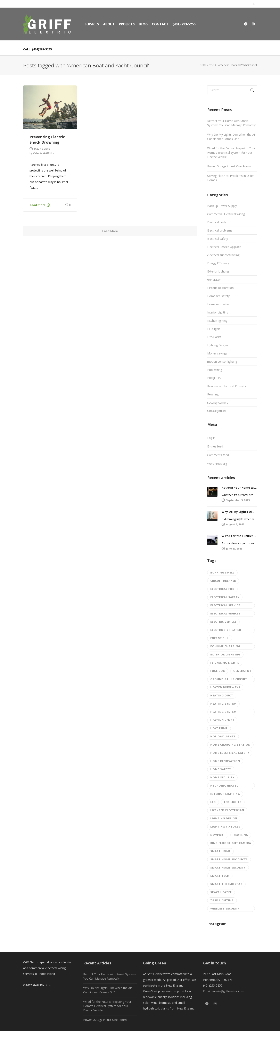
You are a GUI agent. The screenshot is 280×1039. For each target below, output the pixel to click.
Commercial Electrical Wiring (226, 214)
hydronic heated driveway (224, 786)
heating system (223, 703)
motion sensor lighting (222, 361)
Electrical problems (219, 230)
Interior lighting (225, 794)
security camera (217, 402)
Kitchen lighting (217, 320)
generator (242, 671)
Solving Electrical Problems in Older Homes (230, 178)
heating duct (221, 695)
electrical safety (224, 597)
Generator (214, 280)
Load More (110, 231)
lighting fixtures (225, 826)
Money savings (217, 353)
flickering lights (224, 662)
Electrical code (216, 222)
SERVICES (92, 24)
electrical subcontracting (223, 255)
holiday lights (223, 736)
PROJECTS (127, 24)
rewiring (240, 835)
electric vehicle (223, 621)
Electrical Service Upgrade (224, 247)
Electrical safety (217, 239)
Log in (211, 438)
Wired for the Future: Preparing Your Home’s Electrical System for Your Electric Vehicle (231, 152)
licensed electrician (227, 810)
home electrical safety (229, 753)
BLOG (143, 24)
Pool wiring (214, 370)
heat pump (219, 728)
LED (213, 802)
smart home (220, 851)
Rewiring (213, 394)
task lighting (222, 900)
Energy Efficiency (218, 263)
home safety (220, 769)
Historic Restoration (220, 288)
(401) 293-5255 (184, 24)
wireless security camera (225, 909)
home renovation (225, 761)
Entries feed (215, 446)
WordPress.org (217, 464)
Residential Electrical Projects (226, 386)
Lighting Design (217, 345)
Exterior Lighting (218, 271)
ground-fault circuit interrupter (228, 679)
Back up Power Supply (222, 206)
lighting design (223, 818)
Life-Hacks (214, 337)
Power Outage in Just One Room (229, 166)
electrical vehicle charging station (225, 614)
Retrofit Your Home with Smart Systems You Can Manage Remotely (231, 123)
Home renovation (219, 304)
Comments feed (218, 455)
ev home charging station (225, 647)
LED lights (214, 329)
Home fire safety (218, 296)
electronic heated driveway (225, 630)
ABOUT (109, 24)
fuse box (217, 671)
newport (217, 835)
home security (222, 777)
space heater (221, 892)
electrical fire (222, 589)
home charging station (230, 744)
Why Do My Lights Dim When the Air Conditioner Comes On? (231, 137)
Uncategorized (217, 411)
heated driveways (225, 687)
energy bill (219, 638)
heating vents (222, 720)
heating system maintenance (223, 712)
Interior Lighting (217, 312)
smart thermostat (226, 884)
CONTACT (160, 24)
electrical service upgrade (225, 606)
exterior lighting (225, 654)
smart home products (229, 859)
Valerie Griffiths (43, 153)
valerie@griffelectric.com (228, 991)
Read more (38, 205)
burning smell (222, 572)
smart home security (228, 867)
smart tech (219, 876)
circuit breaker (223, 581)
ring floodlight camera (230, 843)
